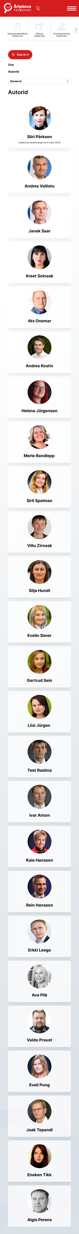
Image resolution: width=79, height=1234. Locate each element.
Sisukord (15, 81)
